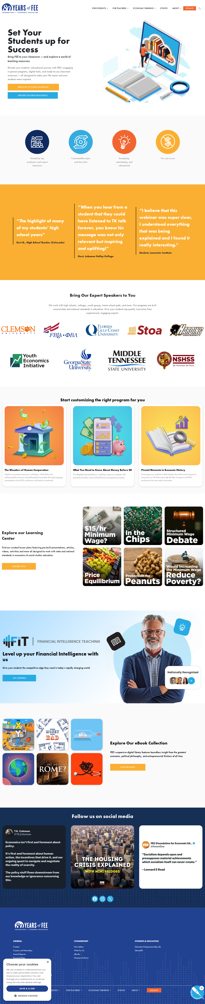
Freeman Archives (81, 958)
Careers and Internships (22, 950)
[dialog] (27, 980)
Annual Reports (19, 954)
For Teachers (120, 8)
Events (164, 8)
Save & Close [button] (27, 988)
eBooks (77, 954)
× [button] (47, 962)
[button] (27, 996)
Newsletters (79, 947)
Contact (16, 947)
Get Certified (19, 678)
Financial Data (19, 958)
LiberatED (139, 950)
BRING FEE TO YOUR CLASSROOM (33, 87)
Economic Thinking (143, 8)
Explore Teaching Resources (33, 95)
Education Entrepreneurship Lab (148, 947)
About (175, 8)
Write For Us (79, 950)
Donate (190, 8)
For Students (99, 8)
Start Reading (127, 767)
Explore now (19, 566)
